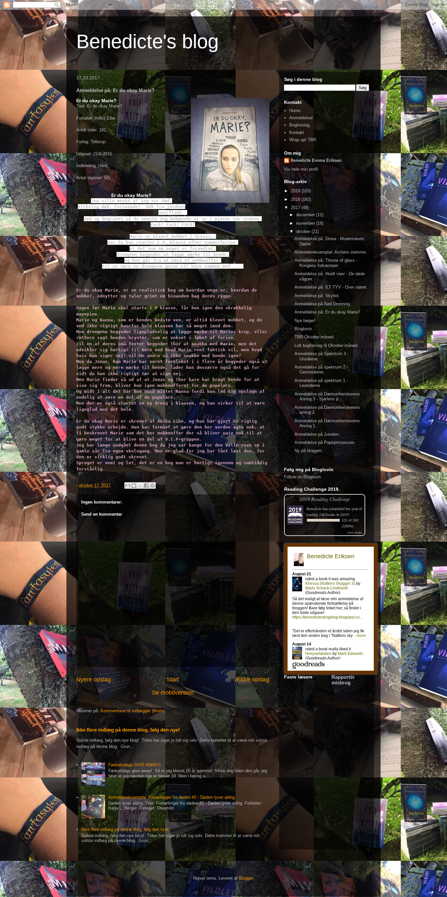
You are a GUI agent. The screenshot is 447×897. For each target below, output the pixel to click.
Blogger (246, 878)
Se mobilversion (173, 692)
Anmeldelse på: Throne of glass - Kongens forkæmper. (326, 263)
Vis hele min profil (301, 169)
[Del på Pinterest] (152, 485)
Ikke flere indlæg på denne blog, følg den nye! (128, 730)
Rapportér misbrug (343, 679)
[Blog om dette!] (134, 485)
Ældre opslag (252, 679)
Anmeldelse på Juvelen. (317, 434)
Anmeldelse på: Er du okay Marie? (327, 312)
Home (294, 110)
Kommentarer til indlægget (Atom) (132, 710)
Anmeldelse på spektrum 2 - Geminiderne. (321, 370)
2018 (296, 199)
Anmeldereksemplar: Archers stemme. (331, 252)
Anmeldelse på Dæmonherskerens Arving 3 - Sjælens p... (327, 396)
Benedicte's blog (147, 41)
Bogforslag (299, 125)
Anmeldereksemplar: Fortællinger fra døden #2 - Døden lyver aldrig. (172, 797)
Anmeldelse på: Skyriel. (317, 295)
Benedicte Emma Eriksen (316, 160)
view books (354, 532)
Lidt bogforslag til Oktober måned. (327, 345)
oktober (304, 231)
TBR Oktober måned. (315, 336)
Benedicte (314, 508)
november (306, 223)
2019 (296, 190)
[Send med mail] (127, 485)
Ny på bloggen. (309, 450)
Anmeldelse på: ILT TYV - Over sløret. (331, 287)
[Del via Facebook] (146, 485)
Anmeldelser (301, 117)
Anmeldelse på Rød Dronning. (323, 303)
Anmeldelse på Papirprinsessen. (325, 442)
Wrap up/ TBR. (303, 139)
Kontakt (296, 132)
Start (173, 679)
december (306, 214)
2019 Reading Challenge (324, 498)
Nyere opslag (93, 679)
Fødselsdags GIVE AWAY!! (134, 764)
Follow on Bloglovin (302, 476)
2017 (296, 207)
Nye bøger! (305, 320)
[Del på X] (140, 485)
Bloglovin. (304, 328)
